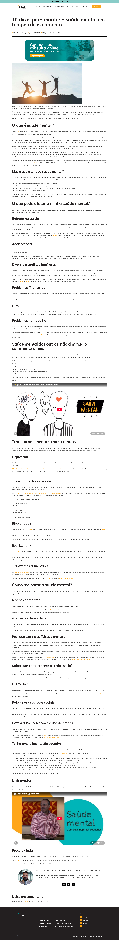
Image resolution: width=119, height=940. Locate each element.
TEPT (16, 508)
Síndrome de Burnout (39, 335)
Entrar (85, 6)
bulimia (48, 578)
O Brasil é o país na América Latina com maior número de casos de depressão (37, 469)
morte (43, 312)
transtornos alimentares (22, 572)
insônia (100, 694)
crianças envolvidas (30, 273)
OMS (18, 132)
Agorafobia (18, 515)
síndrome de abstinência (51, 737)
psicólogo (18, 860)
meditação (50, 657)
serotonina (63, 753)
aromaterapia (85, 659)
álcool (46, 735)
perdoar (28, 281)
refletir (22, 281)
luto (17, 314)
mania (103, 529)
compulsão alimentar (66, 578)
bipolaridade (28, 529)
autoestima (52, 610)
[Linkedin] (68, 884)
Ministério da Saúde (24, 355)
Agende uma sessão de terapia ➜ (59, 1)
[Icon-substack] (73, 884)
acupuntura (76, 659)
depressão (55, 235)
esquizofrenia (17, 551)
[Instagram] (64, 884)
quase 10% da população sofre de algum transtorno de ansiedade (39, 493)
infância (74, 475)
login (26, 901)
